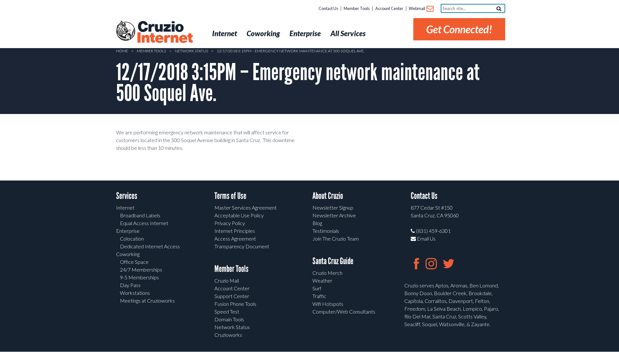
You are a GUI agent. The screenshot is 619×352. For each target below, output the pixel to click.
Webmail (417, 8)
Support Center (231, 296)
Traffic (319, 296)
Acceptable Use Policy (239, 215)
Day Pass (130, 285)
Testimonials (325, 231)
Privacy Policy (229, 223)
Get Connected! (459, 29)
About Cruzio (327, 196)
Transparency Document (241, 246)
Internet (125, 207)
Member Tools (357, 8)
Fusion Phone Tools (235, 304)
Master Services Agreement (245, 207)
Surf (316, 288)
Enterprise (128, 231)
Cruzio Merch (327, 273)
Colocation (132, 238)
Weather (322, 280)
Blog (317, 223)
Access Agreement (235, 238)
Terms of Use (230, 196)
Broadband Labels (140, 215)
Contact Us (328, 8)
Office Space (134, 262)
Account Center (389, 8)
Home (122, 50)
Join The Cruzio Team (335, 238)
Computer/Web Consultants (343, 311)
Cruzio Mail (226, 280)
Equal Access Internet (144, 223)
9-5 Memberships (139, 277)
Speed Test (226, 311)
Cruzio (164, 32)
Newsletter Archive (334, 215)
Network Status (191, 50)
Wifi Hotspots (327, 304)
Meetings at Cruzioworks (147, 300)
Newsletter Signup (332, 207)
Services (126, 196)
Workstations (135, 293)
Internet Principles (234, 231)
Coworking (128, 254)
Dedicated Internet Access (150, 246)
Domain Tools (229, 319)
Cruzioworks (228, 335)
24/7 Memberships (141, 269)
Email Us (426, 238)
